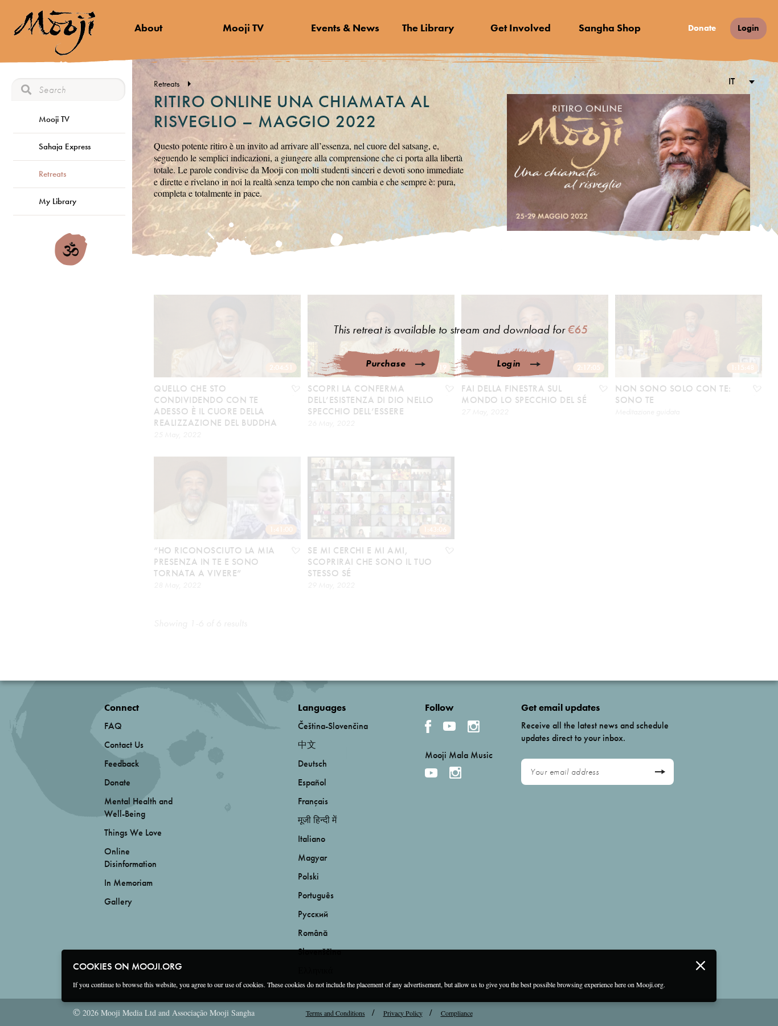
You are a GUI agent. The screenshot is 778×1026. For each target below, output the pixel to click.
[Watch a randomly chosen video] (71, 262)
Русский (313, 914)
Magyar (312, 858)
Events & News (345, 27)
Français (313, 801)
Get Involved (520, 27)
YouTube (449, 726)
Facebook (428, 726)
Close (700, 965)
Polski (308, 876)
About (148, 27)
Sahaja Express (65, 146)
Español (312, 782)
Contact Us (124, 745)
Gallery (118, 901)
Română (312, 933)
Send (659, 771)
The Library (428, 27)
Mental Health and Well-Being (138, 807)
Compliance (457, 1012)
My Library (57, 201)
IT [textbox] (731, 81)
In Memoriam (128, 883)
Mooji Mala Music (459, 755)
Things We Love (133, 832)
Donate (702, 28)
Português (316, 895)
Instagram (474, 726)
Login (748, 28)
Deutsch (312, 763)
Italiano (311, 839)
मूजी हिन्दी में (317, 820)
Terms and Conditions (335, 1012)
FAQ (113, 726)
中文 (307, 745)
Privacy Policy (403, 1012)
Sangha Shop (610, 27)
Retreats (52, 174)
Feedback (121, 763)
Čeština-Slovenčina (333, 726)
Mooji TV (243, 27)
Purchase (386, 363)
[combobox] (739, 82)
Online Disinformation (130, 857)
